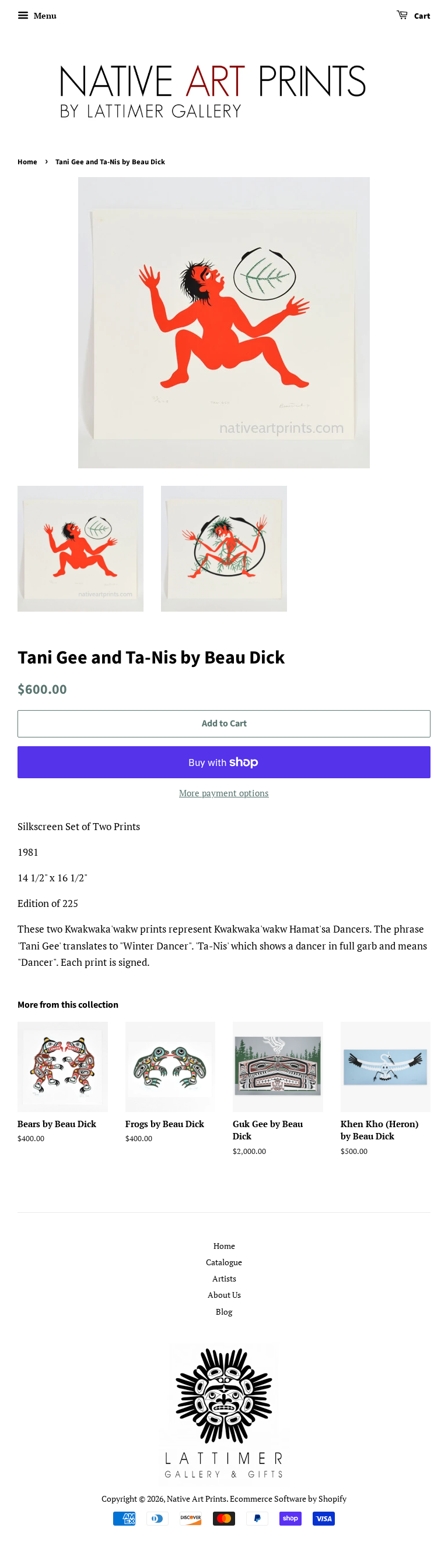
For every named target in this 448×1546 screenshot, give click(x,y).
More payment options (224, 793)
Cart (421, 16)
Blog (224, 1311)
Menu (44, 15)
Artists (224, 1278)
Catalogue (224, 1262)
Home (27, 162)
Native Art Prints (196, 1498)
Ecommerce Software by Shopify (288, 1498)
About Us (224, 1294)
